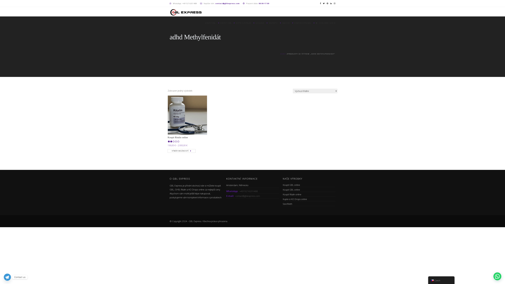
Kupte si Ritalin (243, 23)
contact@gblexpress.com (247, 195)
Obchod (286, 23)
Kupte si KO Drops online (295, 199)
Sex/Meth (273, 23)
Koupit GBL (210, 23)
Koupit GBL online (291, 184)
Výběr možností (180, 151)
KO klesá (260, 23)
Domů (283, 54)
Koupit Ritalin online (178, 137)
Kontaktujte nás (302, 23)
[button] (497, 276)
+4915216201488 (248, 191)
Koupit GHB (225, 23)
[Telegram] (7, 277)
